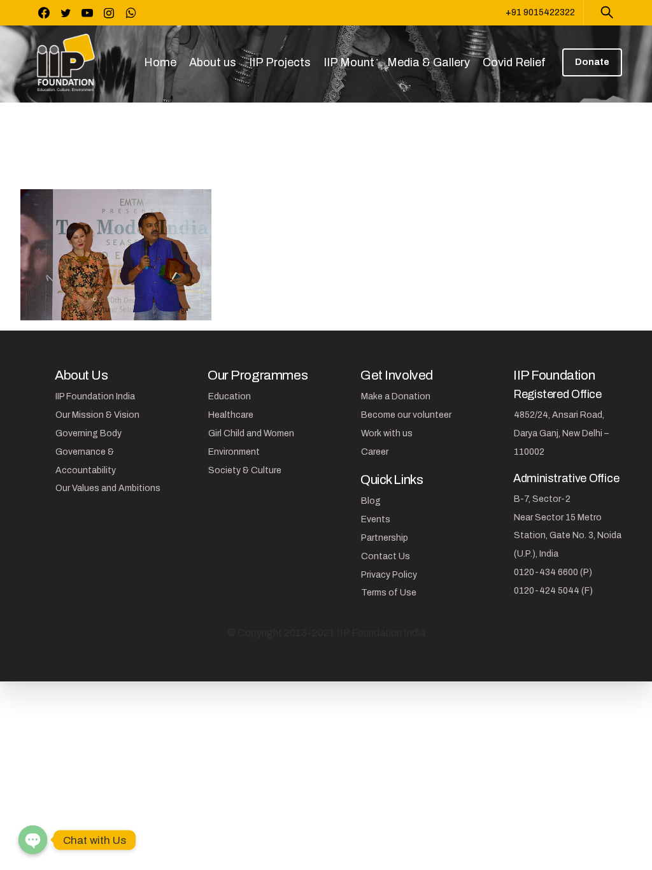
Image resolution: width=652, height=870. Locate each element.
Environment (234, 452)
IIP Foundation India (95, 396)
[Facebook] (44, 12)
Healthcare (230, 415)
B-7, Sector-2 (542, 499)
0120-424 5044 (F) (553, 590)
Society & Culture (244, 470)
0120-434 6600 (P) (553, 572)
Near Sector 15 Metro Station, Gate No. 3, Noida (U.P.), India (567, 536)
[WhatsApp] (130, 12)
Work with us (387, 433)
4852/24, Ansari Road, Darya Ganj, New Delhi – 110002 (561, 433)
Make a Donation (395, 396)
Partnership (384, 538)
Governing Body (88, 433)
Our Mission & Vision (97, 415)
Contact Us (385, 556)
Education (229, 396)
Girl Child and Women (251, 433)
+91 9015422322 (540, 12)
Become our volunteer (406, 415)
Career (374, 452)
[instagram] (109, 12)
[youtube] (87, 12)
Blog (371, 501)
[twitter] (65, 12)
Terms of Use (388, 592)
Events (375, 519)
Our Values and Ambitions (107, 488)
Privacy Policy (389, 575)
